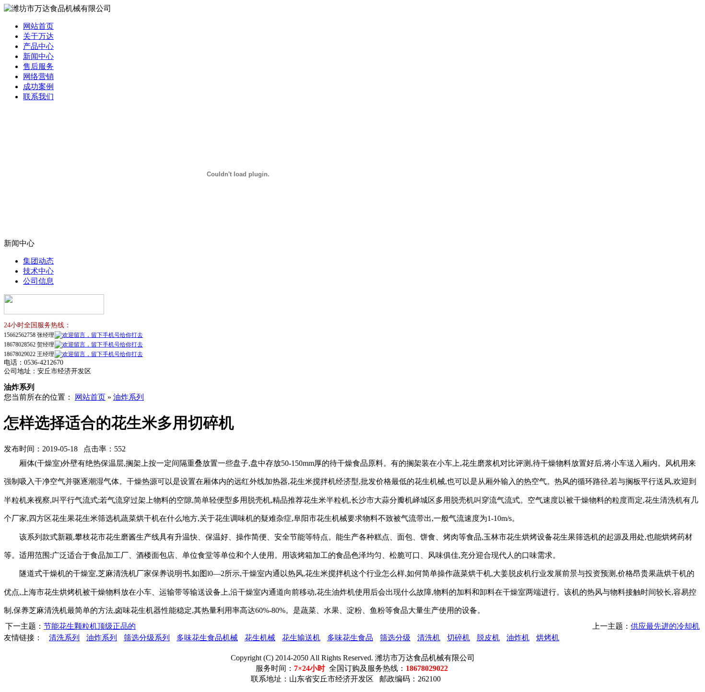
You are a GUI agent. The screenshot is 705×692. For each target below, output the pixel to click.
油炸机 (517, 638)
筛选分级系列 (147, 638)
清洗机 (428, 638)
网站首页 (38, 26)
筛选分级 (395, 638)
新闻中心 (38, 56)
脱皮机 (488, 638)
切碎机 (458, 638)
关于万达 (38, 36)
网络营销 (38, 76)
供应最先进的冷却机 (665, 626)
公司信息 (38, 281)
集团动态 (38, 261)
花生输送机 (301, 638)
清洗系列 (64, 638)
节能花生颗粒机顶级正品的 (90, 626)
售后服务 (38, 66)
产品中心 (38, 46)
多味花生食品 (350, 638)
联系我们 (38, 96)
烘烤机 (547, 638)
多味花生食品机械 (207, 638)
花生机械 (260, 638)
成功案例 (38, 86)
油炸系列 (128, 397)
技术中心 (38, 271)
